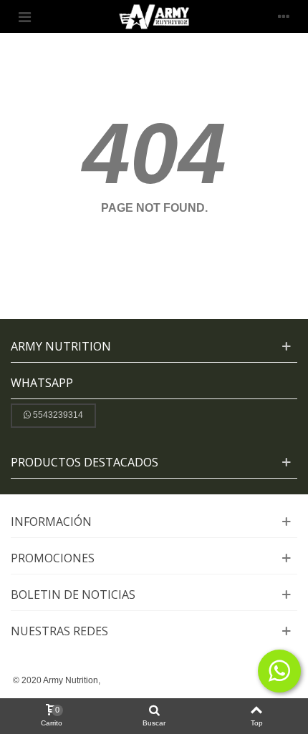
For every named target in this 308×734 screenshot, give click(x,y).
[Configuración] (283, 16)
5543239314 (58, 415)
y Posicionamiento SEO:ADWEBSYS (224, 680)
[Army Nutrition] (154, 16)
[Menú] (24, 16)
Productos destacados (84, 462)
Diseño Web (127, 680)
